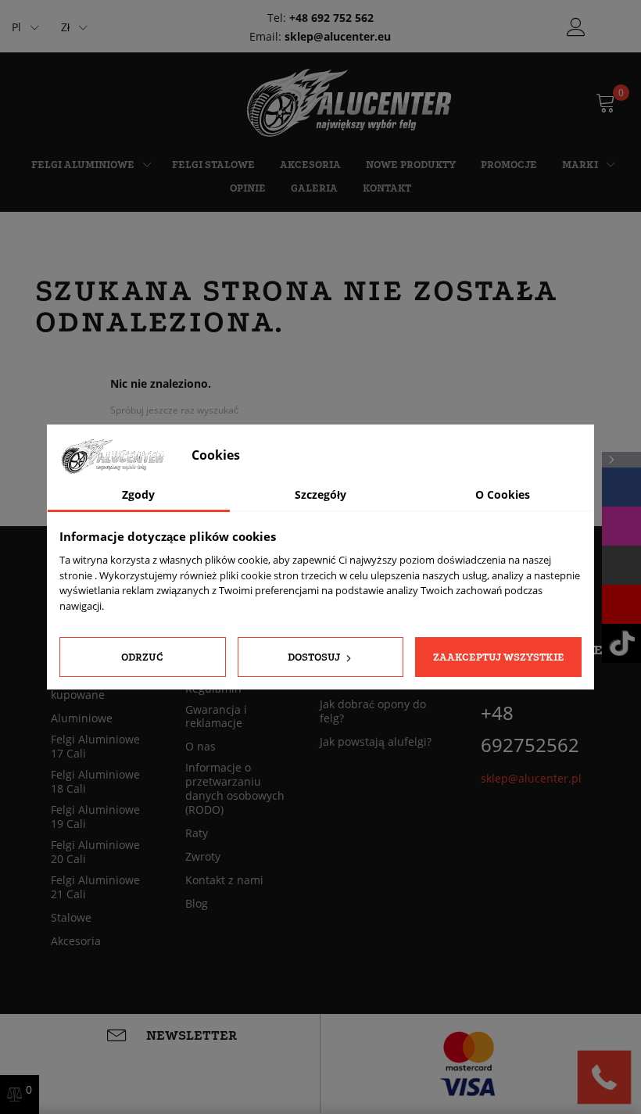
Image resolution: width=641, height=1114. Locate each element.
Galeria (314, 188)
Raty (196, 833)
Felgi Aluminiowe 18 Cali (95, 782)
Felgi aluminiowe (82, 164)
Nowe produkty (411, 164)
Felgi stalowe (213, 164)
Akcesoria (310, 164)
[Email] (621, 565)
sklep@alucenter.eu (338, 36)
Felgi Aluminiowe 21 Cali (95, 887)
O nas (200, 747)
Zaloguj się (576, 27)
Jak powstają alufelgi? (376, 742)
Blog (196, 904)
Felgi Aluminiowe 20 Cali (95, 852)
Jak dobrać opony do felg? (373, 711)
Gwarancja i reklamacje (216, 717)
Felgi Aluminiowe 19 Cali (95, 817)
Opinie (248, 188)
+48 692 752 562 (331, 17)
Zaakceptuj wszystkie (498, 657)
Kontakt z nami (224, 880)
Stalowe (71, 918)
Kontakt (387, 188)
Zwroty (202, 857)
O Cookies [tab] (502, 494)
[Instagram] (621, 526)
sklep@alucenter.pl (531, 778)
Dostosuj (315, 657)
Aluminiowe (82, 718)
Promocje (509, 164)
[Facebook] (621, 487)
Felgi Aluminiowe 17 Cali (95, 747)
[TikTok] (621, 643)
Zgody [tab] (138, 494)
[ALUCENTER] (359, 102)
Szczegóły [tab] (320, 494)
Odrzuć (142, 657)
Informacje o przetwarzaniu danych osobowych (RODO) (235, 789)
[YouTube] (621, 604)
